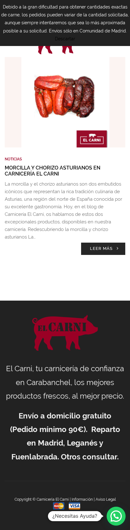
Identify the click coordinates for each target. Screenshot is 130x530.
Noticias (13, 159)
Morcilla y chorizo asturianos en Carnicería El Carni (52, 171)
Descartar (65, 38)
